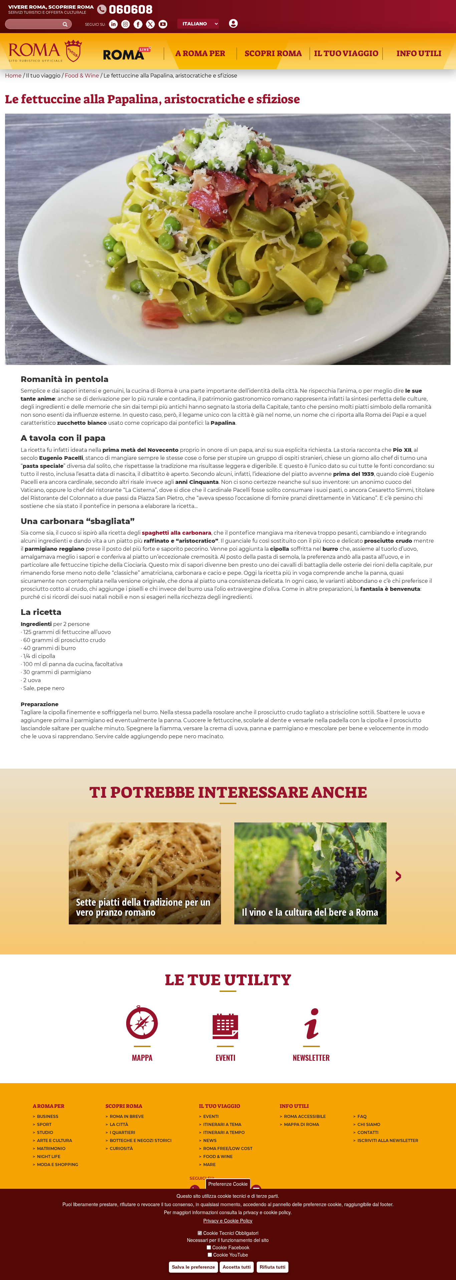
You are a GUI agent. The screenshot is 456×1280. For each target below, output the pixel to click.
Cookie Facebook (230, 1247)
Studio (45, 1132)
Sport (44, 1124)
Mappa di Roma (301, 1124)
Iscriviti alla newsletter (388, 1140)
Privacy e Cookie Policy (227, 1221)
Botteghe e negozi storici (141, 1140)
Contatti (368, 1132)
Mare (209, 1164)
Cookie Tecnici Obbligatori (230, 1233)
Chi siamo (369, 1124)
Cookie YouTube (230, 1254)
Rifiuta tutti (272, 1267)
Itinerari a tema (222, 1124)
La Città (119, 1124)
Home (13, 76)
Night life (48, 1156)
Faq (362, 1116)
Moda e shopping (57, 1164)
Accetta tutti (237, 1267)
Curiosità (121, 1148)
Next (398, 899)
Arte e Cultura (54, 1140)
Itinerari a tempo (224, 1132)
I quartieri (122, 1132)
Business (47, 1116)
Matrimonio (51, 1148)
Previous (59, 899)
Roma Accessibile (305, 1116)
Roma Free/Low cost (227, 1148)
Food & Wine (82, 76)
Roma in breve (127, 1116)
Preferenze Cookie (228, 1183)
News (210, 1140)
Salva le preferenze (193, 1267)
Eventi (211, 1116)
